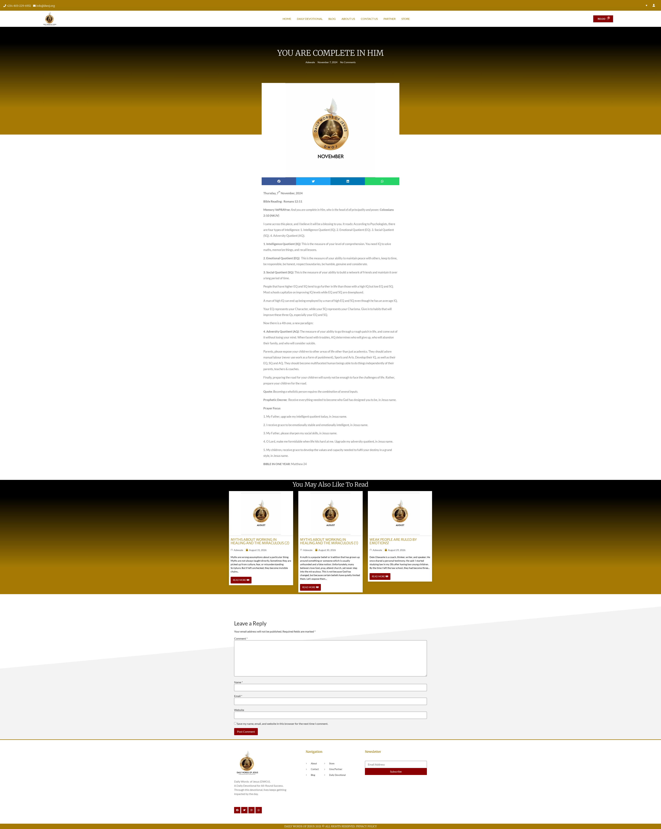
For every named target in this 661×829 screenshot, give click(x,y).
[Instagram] (251, 810)
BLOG (332, 18)
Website (239, 710)
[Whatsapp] (258, 810)
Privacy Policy (366, 826)
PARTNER (390, 18)
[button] (279, 181)
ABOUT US (348, 18)
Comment (241, 638)
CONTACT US (369, 18)
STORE (405, 18)
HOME (287, 18)
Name (238, 682)
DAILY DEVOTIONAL (310, 18)
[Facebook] (237, 810)
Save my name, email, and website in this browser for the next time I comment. (282, 723)
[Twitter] (244, 810)
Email (238, 696)
